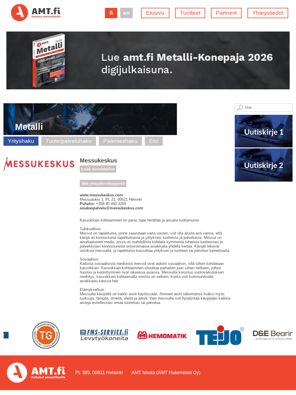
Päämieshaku (120, 141)
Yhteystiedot (267, 13)
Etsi (153, 141)
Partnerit (226, 13)
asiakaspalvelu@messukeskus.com (111, 208)
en (126, 13)
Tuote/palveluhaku (69, 141)
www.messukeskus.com (101, 195)
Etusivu (155, 13)
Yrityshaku (21, 141)
